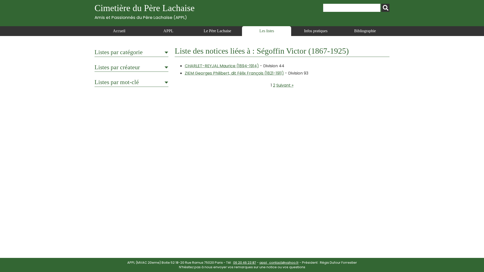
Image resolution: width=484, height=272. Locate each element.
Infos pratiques (315, 31)
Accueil (119, 31)
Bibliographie (365, 31)
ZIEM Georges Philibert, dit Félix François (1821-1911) (234, 73)
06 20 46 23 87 (244, 262)
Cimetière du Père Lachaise (145, 11)
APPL (168, 31)
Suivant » (284, 85)
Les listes (266, 31)
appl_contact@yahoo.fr (279, 262)
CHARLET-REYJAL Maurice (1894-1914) (222, 66)
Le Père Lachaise (217, 31)
